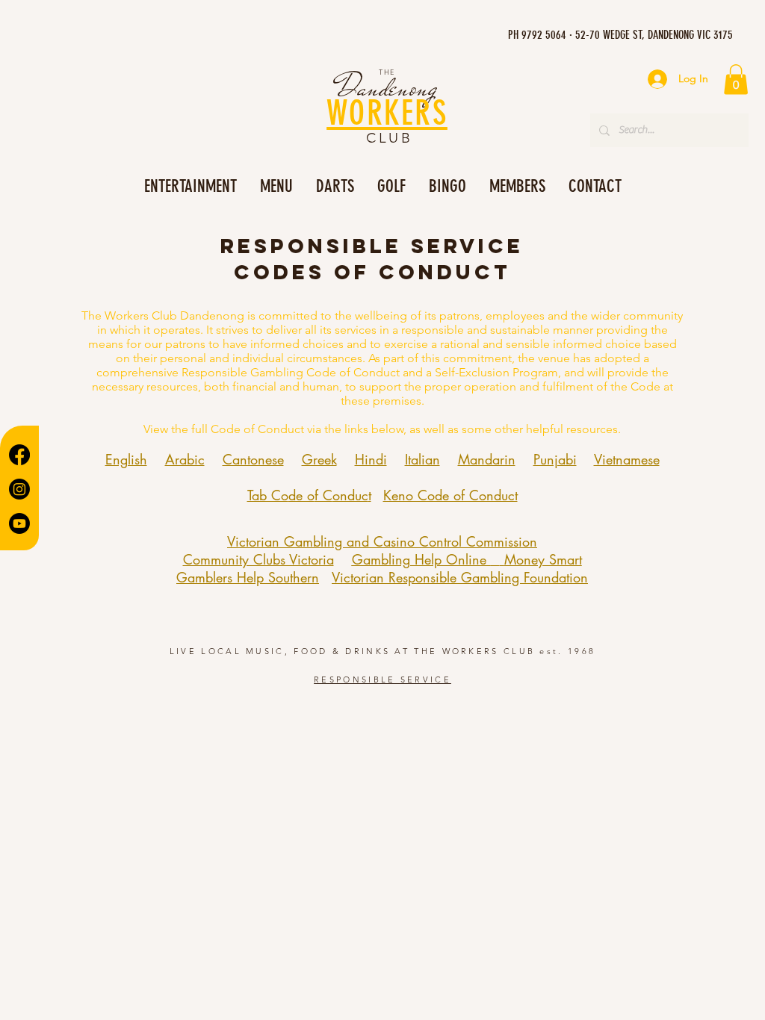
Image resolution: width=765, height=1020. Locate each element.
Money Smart (543, 559)
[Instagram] (19, 489)
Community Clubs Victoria (258, 559)
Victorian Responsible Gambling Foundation (460, 577)
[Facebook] (19, 454)
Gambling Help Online (421, 559)
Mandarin (486, 459)
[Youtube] (19, 523)
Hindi (371, 459)
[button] (736, 79)
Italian (422, 459)
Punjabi (555, 459)
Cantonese (253, 459)
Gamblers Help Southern (247, 577)
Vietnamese (627, 459)
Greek (319, 459)
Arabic (185, 459)
